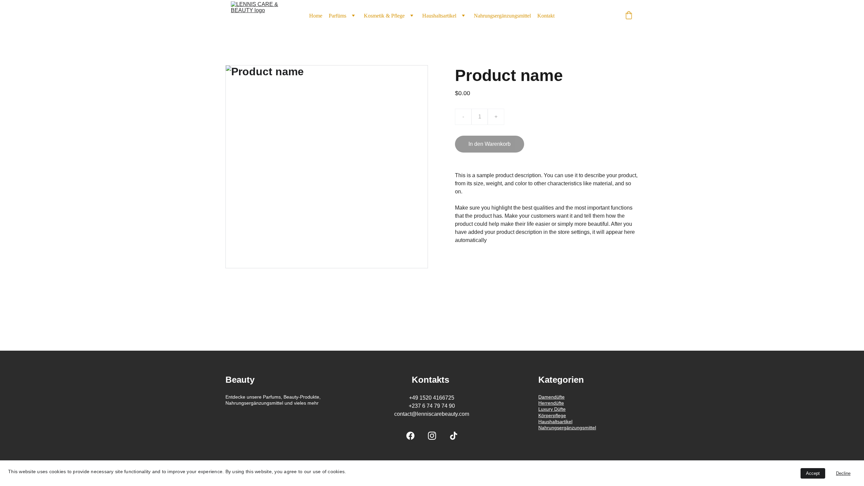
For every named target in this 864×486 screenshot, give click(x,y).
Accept (813, 473)
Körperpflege (552, 415)
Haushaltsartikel (439, 16)
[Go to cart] (628, 16)
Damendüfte (551, 397)
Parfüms (337, 16)
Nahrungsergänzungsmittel (502, 16)
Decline (843, 473)
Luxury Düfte (552, 409)
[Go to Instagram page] (432, 436)
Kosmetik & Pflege (384, 16)
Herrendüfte (551, 403)
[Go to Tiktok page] (454, 436)
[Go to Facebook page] (410, 436)
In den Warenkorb (489, 144)
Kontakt (546, 16)
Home (315, 16)
